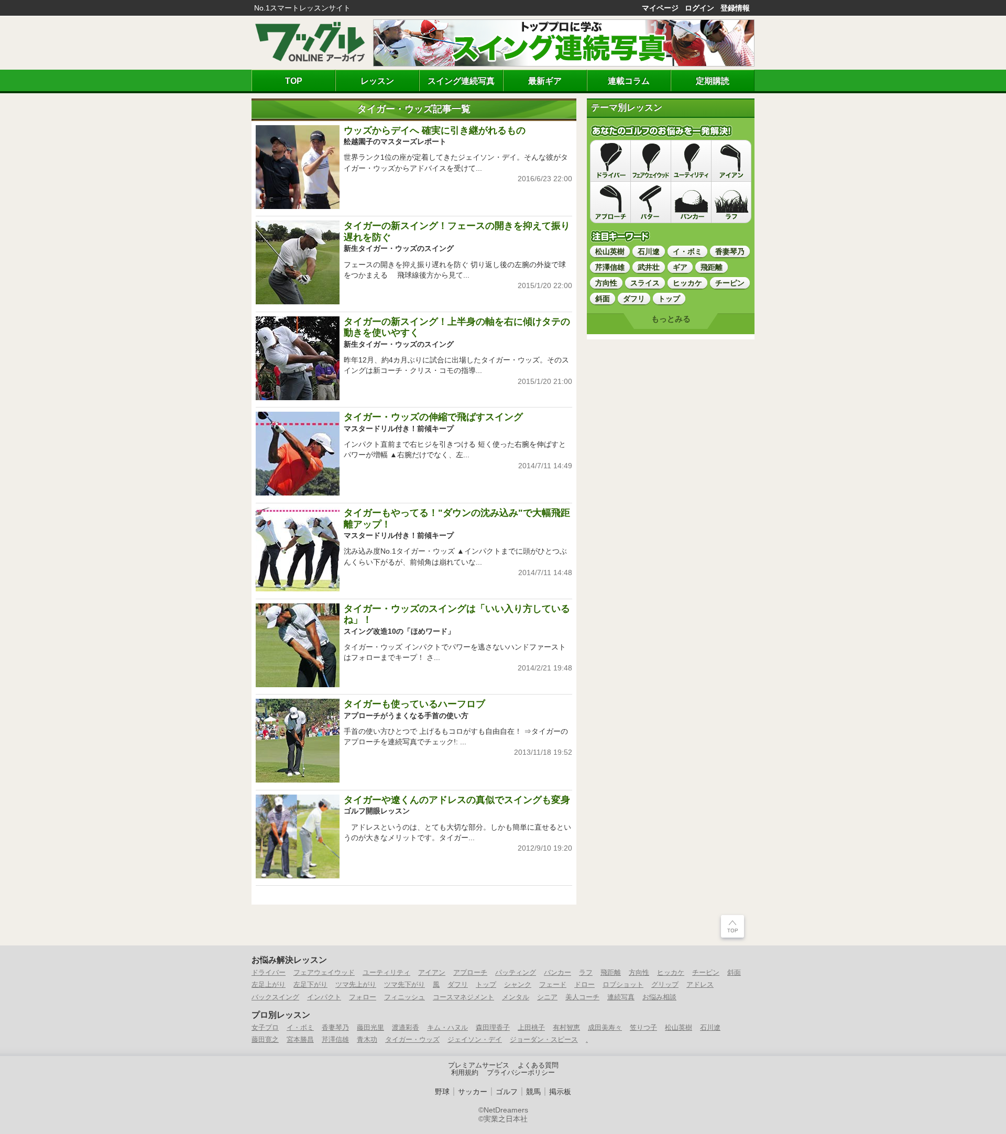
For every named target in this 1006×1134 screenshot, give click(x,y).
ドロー (584, 984)
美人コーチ (582, 997)
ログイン (699, 8)
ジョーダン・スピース (544, 1039)
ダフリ (457, 984)
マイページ (660, 8)
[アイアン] (731, 160)
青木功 (367, 1039)
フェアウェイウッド (324, 972)
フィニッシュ (404, 997)
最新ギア (545, 80)
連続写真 (621, 997)
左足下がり (310, 984)
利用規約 (464, 1072)
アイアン (431, 972)
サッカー (472, 1091)
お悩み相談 (659, 997)
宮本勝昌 (300, 1039)
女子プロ (265, 1027)
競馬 (533, 1091)
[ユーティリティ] (691, 160)
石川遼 (710, 1027)
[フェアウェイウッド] (651, 160)
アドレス (700, 984)
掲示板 (560, 1091)
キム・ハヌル (447, 1027)
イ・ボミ (300, 1027)
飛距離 (610, 972)
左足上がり (269, 984)
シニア (547, 997)
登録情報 (735, 8)
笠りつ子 (643, 1027)
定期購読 (712, 80)
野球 (442, 1091)
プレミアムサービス (478, 1065)
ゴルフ (507, 1091)
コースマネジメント (463, 997)
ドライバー (269, 972)
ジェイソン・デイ (474, 1039)
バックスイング (275, 997)
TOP (293, 80)
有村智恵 (566, 1027)
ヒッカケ (670, 972)
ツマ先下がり (404, 984)
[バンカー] (691, 202)
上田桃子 (531, 1027)
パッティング (515, 972)
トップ (486, 984)
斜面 (734, 972)
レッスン (377, 80)
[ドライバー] (610, 160)
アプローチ (470, 972)
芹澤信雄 (335, 1039)
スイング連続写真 (461, 80)
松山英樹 (678, 1027)
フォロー (362, 997)
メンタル (515, 997)
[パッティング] (651, 202)
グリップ (665, 984)
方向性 (639, 972)
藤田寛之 (265, 1039)
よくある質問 (538, 1065)
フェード (552, 984)
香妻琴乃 (335, 1027)
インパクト (324, 997)
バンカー (557, 972)
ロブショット (623, 984)
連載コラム (629, 80)
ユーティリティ (386, 972)
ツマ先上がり (355, 984)
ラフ (586, 972)
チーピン (705, 972)
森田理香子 (493, 1027)
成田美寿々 (605, 1027)
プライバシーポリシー (521, 1072)
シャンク (517, 984)
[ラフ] (731, 202)
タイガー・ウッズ (412, 1039)
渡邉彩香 (405, 1027)
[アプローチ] (610, 202)
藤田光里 (370, 1027)
